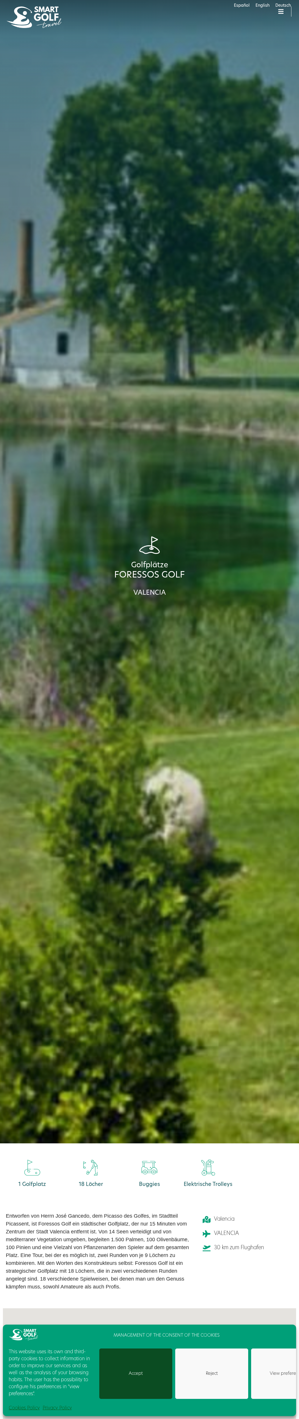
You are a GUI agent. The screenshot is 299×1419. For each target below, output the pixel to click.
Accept (136, 1374)
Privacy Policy (57, 1408)
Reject (212, 1374)
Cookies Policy (24, 1408)
